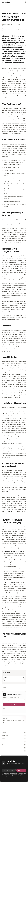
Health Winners (6, 2)
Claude (5, 677)
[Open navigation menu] (25, 2)
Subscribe (13, 704)
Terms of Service (12, 775)
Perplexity (6, 680)
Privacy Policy (6, 776)
